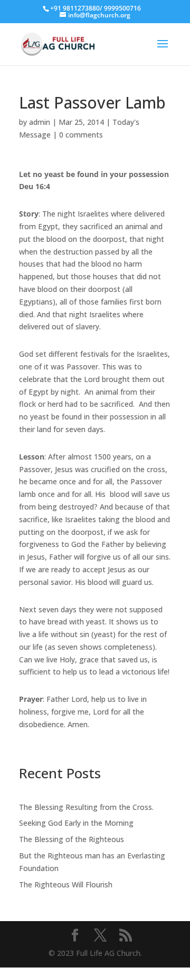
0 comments (81, 135)
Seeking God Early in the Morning (76, 823)
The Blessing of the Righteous (71, 839)
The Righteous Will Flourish (65, 884)
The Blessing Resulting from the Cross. (86, 807)
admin (39, 122)
